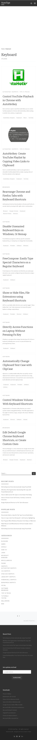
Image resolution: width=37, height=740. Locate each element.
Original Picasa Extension (9, 713)
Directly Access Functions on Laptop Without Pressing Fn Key (18, 330)
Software (4, 588)
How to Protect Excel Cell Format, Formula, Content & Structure (16, 498)
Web (2, 604)
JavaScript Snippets (8, 577)
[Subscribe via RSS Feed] (14, 736)
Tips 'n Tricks (6, 593)
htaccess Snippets (7, 574)
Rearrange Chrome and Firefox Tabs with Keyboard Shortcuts (16, 195)
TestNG (3, 598)
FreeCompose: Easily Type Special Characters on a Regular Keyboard (18, 262)
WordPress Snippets (8, 582)
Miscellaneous (6, 560)
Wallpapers (5, 601)
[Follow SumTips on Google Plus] (22, 736)
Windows (4, 557)
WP (12, 731)
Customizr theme (27, 731)
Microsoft (5, 555)
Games (3, 544)
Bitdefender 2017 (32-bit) (9, 696)
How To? (4, 550)
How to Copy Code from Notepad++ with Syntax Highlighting (18, 518)
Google (3, 547)
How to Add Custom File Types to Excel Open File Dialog (16, 495)
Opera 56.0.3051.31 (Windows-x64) (11, 702)
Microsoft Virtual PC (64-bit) (10, 710)
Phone (3, 563)
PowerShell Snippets (8, 579)
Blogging (4, 541)
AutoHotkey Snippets (8, 568)
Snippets (4, 566)
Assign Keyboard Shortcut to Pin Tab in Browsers (14, 502)
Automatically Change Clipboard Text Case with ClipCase (17, 365)
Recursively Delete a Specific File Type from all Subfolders (17, 515)
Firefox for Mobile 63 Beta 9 (10, 715)
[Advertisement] (18, 25)
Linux (3, 552)
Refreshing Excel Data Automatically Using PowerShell (16, 487)
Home (3, 49)
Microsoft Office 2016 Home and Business (13, 707)
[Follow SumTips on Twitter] (19, 736)
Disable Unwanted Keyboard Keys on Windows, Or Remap (15, 230)
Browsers (4, 590)
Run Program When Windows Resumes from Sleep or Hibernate (18, 521)
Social (3, 585)
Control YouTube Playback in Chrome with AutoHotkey (18, 100)
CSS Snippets (5, 571)
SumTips (15, 729)
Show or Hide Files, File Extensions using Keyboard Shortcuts (16, 296)
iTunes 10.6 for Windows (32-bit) (11, 699)
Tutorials (5, 596)
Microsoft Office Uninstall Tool (10, 718)
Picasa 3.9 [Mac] (7, 694)
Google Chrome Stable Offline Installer (13, 704)
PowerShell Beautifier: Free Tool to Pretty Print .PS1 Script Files (18, 656)
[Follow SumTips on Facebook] (17, 736)
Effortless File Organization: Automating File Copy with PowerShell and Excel (16, 491)
